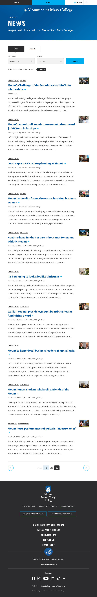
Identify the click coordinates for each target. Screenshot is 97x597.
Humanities (12, 424)
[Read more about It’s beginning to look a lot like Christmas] (84, 271)
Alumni (23, 80)
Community (24, 385)
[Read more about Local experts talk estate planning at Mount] (84, 158)
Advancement (13, 80)
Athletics (24, 233)
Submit (75, 61)
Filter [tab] (15, 49)
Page (39, 468)
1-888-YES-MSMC (67, 506)
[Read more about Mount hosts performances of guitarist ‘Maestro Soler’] (84, 423)
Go (57, 468)
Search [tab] (32, 49)
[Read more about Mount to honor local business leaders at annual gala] (84, 345)
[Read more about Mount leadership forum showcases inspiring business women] (84, 193)
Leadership (24, 307)
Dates (39, 56)
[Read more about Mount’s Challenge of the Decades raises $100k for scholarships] (84, 80)
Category (12, 56)
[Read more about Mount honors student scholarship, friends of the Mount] (84, 384)
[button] (78, 2)
